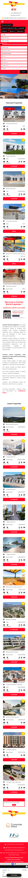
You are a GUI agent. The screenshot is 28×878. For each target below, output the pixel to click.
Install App (14, 875)
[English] (12, 9)
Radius (4, 43)
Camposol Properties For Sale (9, 28)
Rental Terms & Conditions (14, 859)
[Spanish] (15, 9)
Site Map (24, 870)
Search (23, 71)
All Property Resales (7, 25)
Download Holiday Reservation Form (14, 857)
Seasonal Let (20, 31)
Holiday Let (4, 31)
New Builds (21, 28)
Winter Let (12, 31)
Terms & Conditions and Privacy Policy (14, 861)
